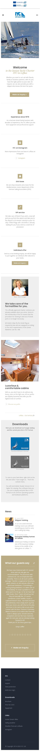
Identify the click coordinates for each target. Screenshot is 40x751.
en (37, 15)
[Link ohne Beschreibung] (20, 142)
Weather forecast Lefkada (13, 726)
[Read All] (34, 563)
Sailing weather (10, 723)
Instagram (21, 158)
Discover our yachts (14, 404)
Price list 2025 (9, 705)
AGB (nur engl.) (10, 690)
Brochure (8, 701)
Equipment (8, 708)
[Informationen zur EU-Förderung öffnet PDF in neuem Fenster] (20, 4)
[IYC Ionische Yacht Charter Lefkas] (20, 15)
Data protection (10, 687)
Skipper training (21, 520)
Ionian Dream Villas (11, 719)
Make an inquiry (21, 647)
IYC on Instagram (20, 148)
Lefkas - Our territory (26, 415)
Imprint (7, 683)
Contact (7, 680)
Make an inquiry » (19, 94)
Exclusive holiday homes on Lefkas (25, 537)
